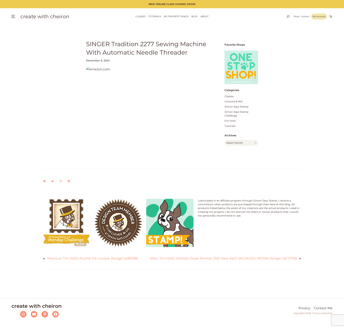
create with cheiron (44, 16)
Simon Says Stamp (236, 106)
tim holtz (230, 120)
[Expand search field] (288, 16)
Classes (229, 96)
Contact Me (323, 308)
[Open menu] (13, 16)
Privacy (304, 308)
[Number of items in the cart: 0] (331, 16)
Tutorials (229, 126)
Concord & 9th (233, 101)
